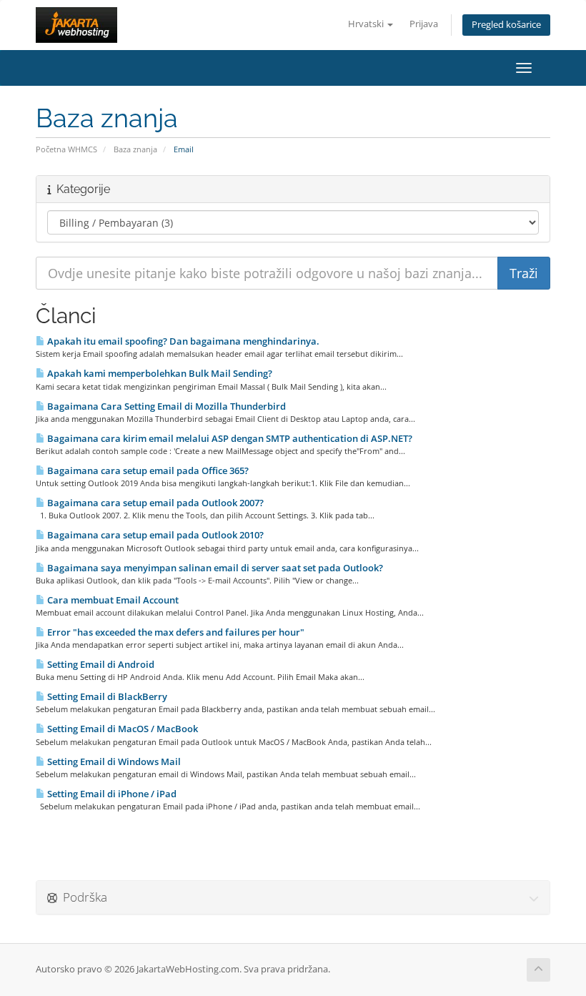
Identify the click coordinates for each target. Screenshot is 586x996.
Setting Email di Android (99, 664)
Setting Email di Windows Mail (113, 761)
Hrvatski (367, 24)
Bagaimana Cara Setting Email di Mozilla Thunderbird (165, 406)
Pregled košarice (506, 25)
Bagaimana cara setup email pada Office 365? (147, 470)
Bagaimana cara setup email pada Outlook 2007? (154, 502)
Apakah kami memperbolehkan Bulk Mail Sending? (158, 373)
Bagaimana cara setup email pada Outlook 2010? (154, 534)
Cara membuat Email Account (112, 599)
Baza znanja (135, 149)
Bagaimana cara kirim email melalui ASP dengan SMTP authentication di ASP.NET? (228, 438)
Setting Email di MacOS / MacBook (121, 728)
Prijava (423, 24)
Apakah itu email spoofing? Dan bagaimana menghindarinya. (182, 341)
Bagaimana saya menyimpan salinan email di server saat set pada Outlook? (214, 567)
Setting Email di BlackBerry (106, 696)
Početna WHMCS (66, 149)
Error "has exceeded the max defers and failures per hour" (174, 632)
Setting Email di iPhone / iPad (111, 793)
